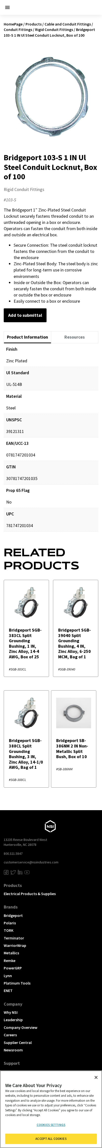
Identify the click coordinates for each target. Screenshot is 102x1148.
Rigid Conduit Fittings (54, 29)
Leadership (13, 1019)
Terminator (14, 937)
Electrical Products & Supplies (30, 893)
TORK (8, 930)
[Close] (96, 1077)
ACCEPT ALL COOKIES (50, 1139)
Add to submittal (25, 315)
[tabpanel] (51, 441)
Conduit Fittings (18, 29)
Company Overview (20, 1027)
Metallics (11, 952)
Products (34, 24)
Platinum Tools (17, 983)
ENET (8, 990)
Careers (10, 1034)
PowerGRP (13, 967)
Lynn (8, 975)
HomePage (13, 24)
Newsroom (13, 1049)
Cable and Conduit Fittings (68, 24)
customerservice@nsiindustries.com (31, 862)
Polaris (10, 922)
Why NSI (11, 1012)
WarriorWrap (15, 945)
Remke (9, 960)
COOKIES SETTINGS (51, 1125)
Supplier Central (18, 1042)
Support (12, 1063)
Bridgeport (13, 915)
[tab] (27, 337)
